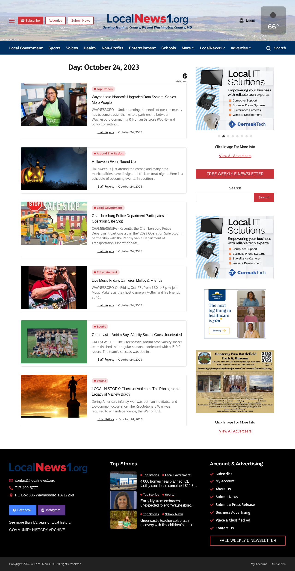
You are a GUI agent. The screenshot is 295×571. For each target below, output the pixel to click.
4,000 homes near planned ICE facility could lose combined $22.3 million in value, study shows (166, 483)
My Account (259, 564)
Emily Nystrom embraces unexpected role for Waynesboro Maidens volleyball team (165, 503)
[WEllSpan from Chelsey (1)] (235, 314)
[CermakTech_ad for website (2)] (235, 98)
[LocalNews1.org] (147, 19)
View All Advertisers (235, 156)
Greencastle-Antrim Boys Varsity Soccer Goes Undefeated (137, 335)
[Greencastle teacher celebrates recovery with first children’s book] (123, 519)
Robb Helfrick (105, 419)
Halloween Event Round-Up (114, 162)
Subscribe (279, 564)
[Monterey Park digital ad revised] (235, 381)
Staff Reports (105, 132)
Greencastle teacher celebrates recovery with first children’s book (166, 523)
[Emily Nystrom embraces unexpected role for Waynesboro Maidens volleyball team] (123, 500)
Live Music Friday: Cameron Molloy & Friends (127, 280)
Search (235, 188)
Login (250, 20)
